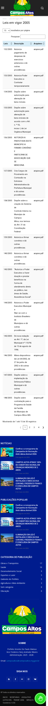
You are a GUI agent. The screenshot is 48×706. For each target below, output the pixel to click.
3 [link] (34, 427)
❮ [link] (20, 427)
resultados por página (20, 30)
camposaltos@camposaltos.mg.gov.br (22, 660)
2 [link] (29, 427)
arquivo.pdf (38, 49)
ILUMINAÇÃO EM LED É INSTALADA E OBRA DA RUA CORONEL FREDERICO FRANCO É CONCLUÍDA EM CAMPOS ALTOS (29, 483)
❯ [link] (43, 427)
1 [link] (25, 427)
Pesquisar (15, 36)
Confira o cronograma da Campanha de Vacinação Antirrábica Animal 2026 (27, 451)
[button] (11, 43)
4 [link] (38, 427)
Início (5, 19)
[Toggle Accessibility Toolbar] (40, 698)
